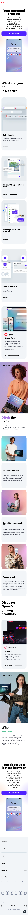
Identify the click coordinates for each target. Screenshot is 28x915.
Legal (3, 863)
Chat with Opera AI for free (13, 186)
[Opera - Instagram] (25, 893)
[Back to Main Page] (4, 3)
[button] (14, 33)
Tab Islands (8, 135)
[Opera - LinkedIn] (20, 893)
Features (4, 841)
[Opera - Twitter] (11, 893)
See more (19, 28)
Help (2, 856)
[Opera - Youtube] (16, 893)
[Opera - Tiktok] (7, 893)
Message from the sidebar (11, 230)
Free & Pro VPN (10, 286)
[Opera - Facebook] (3, 893)
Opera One (9, 338)
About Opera (7, 366)
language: (25, 2)
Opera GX (9, 651)
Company (4, 870)
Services (4, 849)
